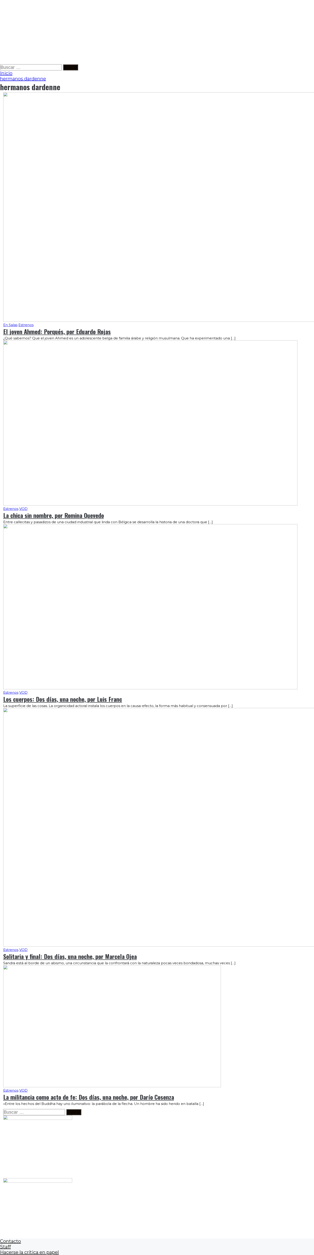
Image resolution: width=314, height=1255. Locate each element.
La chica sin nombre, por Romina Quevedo (53, 515)
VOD (23, 508)
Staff (5, 1246)
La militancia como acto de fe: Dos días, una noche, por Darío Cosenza (88, 1097)
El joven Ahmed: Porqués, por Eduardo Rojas (57, 331)
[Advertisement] (138, 32)
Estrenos (26, 325)
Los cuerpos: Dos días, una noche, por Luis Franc (62, 699)
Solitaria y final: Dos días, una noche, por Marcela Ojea (70, 956)
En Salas (10, 325)
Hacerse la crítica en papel (29, 1252)
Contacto (10, 1241)
